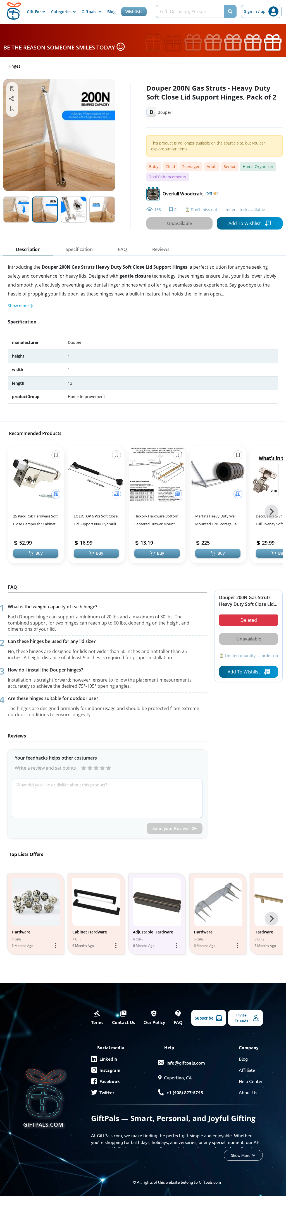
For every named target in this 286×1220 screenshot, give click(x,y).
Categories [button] (62, 11)
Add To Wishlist (244, 223)
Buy (39, 553)
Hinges (14, 66)
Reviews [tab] (161, 249)
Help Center (251, 1081)
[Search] (230, 11)
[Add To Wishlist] (55, 494)
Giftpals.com (210, 1181)
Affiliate (247, 1070)
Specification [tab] (79, 249)
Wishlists (133, 11)
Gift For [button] (34, 11)
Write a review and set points (45, 768)
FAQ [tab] (122, 249)
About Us (248, 1092)
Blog (111, 11)
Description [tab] (28, 249)
